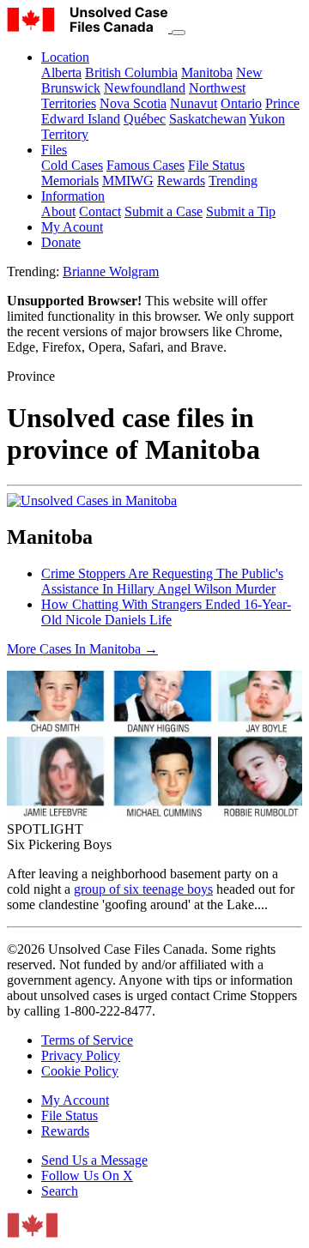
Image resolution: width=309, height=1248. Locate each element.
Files (54, 149)
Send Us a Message (94, 1160)
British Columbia (131, 72)
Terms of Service (87, 1040)
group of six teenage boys (143, 889)
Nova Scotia (133, 103)
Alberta (61, 72)
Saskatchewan (207, 119)
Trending (233, 180)
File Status (216, 165)
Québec (145, 119)
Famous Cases (145, 165)
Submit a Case (163, 211)
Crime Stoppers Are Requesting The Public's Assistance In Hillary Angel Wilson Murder (162, 581)
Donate (61, 242)
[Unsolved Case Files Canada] (89, 28)
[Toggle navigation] (178, 32)
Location (65, 57)
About (58, 211)
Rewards (181, 180)
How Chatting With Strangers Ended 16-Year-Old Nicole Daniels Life (166, 612)
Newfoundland (144, 88)
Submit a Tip (241, 211)
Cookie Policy (79, 1071)
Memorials (70, 180)
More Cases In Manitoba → (82, 649)
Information (73, 196)
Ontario (241, 103)
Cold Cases (72, 165)
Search (59, 1191)
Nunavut (193, 103)
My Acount (72, 227)
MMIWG (128, 180)
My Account (75, 1100)
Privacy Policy (80, 1055)
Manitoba (207, 72)
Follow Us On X (87, 1175)
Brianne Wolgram (111, 271)
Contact (100, 211)
